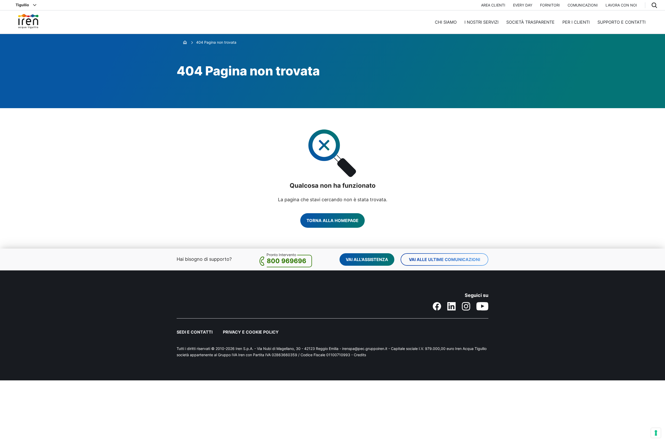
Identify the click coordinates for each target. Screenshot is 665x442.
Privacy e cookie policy (251, 332)
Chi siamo (446, 22)
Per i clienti (576, 22)
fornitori (550, 5)
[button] (654, 5)
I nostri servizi (481, 22)
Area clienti (493, 5)
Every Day (522, 5)
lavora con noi (621, 5)
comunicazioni (583, 5)
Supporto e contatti (621, 22)
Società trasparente (530, 22)
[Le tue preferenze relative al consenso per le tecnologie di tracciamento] (656, 433)
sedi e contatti (194, 332)
